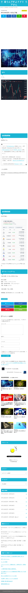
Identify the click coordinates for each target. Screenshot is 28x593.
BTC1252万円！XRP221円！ (8, 497)
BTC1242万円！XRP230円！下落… (9, 501)
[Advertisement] (14, 33)
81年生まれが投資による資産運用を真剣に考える (12, 556)
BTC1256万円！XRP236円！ (8, 505)
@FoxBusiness (10, 146)
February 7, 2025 (18, 163)
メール (3, 341)
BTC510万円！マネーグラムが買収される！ (11, 527)
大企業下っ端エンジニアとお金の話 (9, 578)
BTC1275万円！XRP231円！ (8, 494)
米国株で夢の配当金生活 (7, 581)
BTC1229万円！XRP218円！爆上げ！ (10, 517)
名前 (2, 336)
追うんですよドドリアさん (14, 3)
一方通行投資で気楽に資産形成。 (9, 568)
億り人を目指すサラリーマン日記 (9, 575)
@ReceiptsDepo (6, 149)
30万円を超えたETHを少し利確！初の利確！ (11, 540)
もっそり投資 (4, 561)
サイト (2, 346)
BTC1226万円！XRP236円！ (8, 513)
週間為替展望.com (5, 583)
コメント (3, 323)
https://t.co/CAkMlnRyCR (18, 160)
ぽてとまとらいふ (5, 559)
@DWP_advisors (17, 149)
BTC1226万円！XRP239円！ (8, 509)
